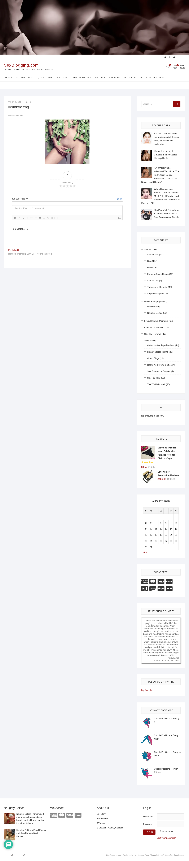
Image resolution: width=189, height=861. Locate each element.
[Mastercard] (152, 581)
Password (147, 824)
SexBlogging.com (21, 65)
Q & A (41, 77)
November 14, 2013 (20, 102)
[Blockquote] (40, 218)
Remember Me (166, 830)
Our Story (101, 813)
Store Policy (102, 818)
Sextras (148, 340)
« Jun (144, 551)
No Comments (16, 115)
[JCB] (169, 588)
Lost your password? (166, 837)
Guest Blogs (153, 358)
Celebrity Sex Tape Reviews (161, 345)
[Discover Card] (152, 588)
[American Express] (144, 581)
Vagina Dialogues (155, 293)
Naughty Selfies (155, 312)
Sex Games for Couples (159, 371)
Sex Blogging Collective (126, 77)
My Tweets (146, 689)
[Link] (48, 218)
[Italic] (19, 218)
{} (52, 218)
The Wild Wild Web (156, 384)
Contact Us (154, 77)
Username (148, 816)
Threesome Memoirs (157, 286)
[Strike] (27, 218)
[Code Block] (44, 218)
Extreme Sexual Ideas (158, 273)
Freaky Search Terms (157, 351)
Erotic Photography (153, 301)
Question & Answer (153, 327)
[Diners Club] (144, 588)
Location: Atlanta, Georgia (110, 827)
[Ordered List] (32, 218)
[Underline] (23, 218)
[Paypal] (169, 581)
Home (8, 77)
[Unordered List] (36, 218)
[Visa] (161, 581)
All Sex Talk (24, 77)
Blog (149, 260)
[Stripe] (161, 588)
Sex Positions (154, 377)
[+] (56, 218)
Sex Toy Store (57, 77)
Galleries (151, 306)
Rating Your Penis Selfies (159, 364)
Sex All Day (153, 280)
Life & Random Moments (156, 320)
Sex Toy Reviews (152, 333)
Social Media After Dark (89, 77)
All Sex (147, 249)
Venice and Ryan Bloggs (145, 855)
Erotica (150, 267)
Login (119, 198)
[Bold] (15, 218)
